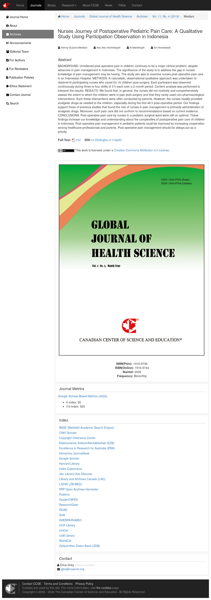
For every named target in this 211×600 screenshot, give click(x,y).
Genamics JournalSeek (74, 453)
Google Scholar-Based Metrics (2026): (83, 396)
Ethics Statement (20, 86)
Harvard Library (69, 463)
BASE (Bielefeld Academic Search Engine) (86, 427)
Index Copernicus (70, 469)
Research (68, 5)
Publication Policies (21, 77)
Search (14, 103)
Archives (142, 16)
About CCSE (91, 5)
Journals (35, 5)
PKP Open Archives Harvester (78, 489)
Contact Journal (19, 95)
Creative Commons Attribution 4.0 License (141, 150)
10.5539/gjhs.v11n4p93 (106, 140)
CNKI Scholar (68, 433)
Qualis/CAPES (68, 499)
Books (52, 5)
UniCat (63, 530)
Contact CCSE (31, 583)
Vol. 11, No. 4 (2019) (165, 16)
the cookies (103, 588)
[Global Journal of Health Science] (132, 261)
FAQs (122, 5)
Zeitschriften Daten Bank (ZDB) (79, 546)
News (108, 5)
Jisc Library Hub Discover (75, 474)
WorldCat (65, 541)
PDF (78, 140)
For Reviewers (18, 69)
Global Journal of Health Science (110, 16)
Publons (64, 494)
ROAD (63, 510)
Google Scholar (69, 458)
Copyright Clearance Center (77, 438)
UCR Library (67, 525)
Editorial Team (19, 51)
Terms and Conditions (58, 583)
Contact (137, 5)
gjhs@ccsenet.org (72, 569)
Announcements (20, 43)
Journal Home (18, 17)
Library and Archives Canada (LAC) (82, 479)
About (13, 25)
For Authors (17, 60)
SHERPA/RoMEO (70, 520)
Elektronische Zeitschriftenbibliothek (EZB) (86, 443)
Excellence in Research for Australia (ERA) (87, 448)
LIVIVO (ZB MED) (70, 484)
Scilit (62, 515)
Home (20, 5)
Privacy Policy (84, 583)
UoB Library (67, 535)
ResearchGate (68, 505)
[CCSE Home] (6, 5)
